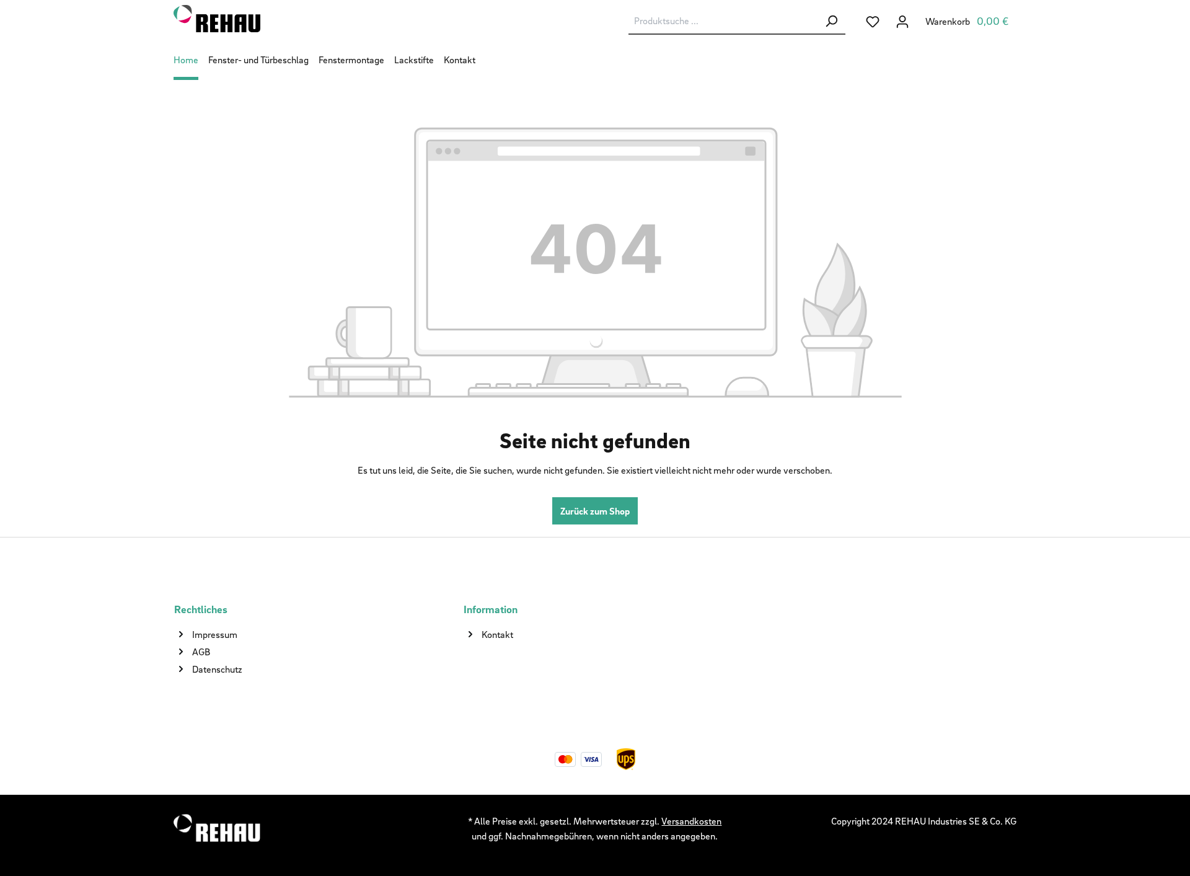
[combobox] (723, 21)
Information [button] (491, 609)
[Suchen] (831, 21)
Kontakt (497, 634)
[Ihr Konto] (902, 21)
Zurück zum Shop (595, 511)
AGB (201, 651)
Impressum (214, 634)
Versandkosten (691, 821)
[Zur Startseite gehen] (270, 18)
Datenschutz (217, 669)
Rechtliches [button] (200, 609)
